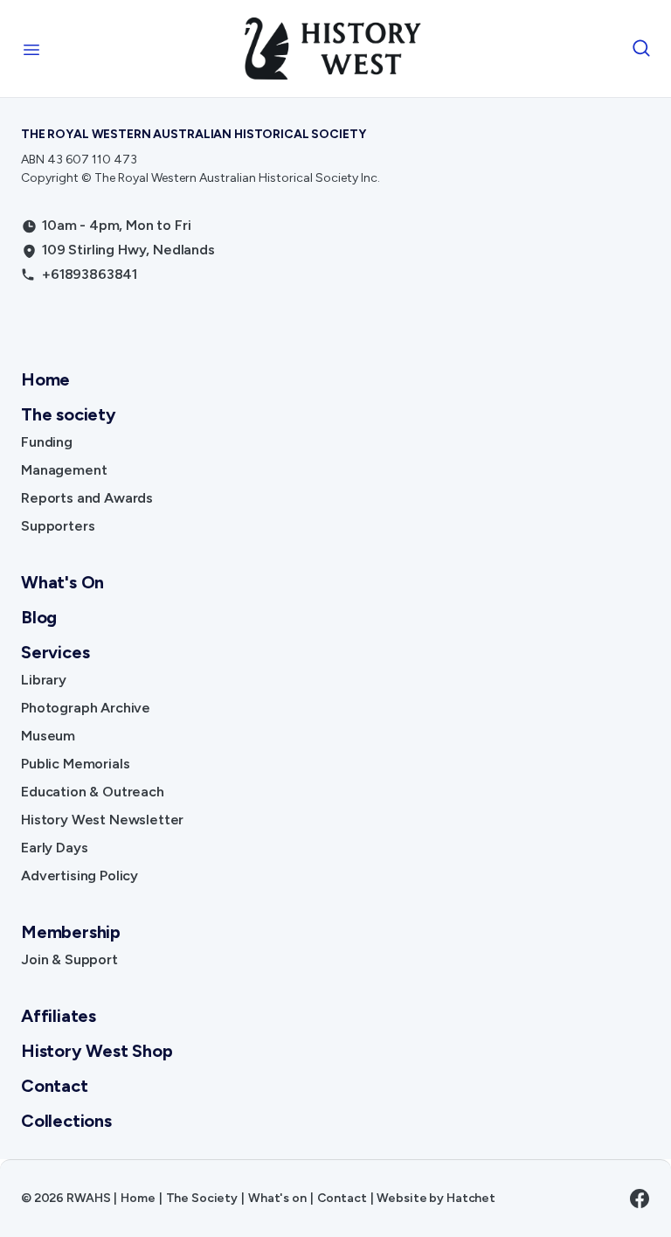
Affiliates (58, 1015)
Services (55, 652)
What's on (277, 1198)
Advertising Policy (79, 875)
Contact (54, 1085)
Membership (71, 931)
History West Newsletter (102, 819)
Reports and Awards (87, 498)
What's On (62, 582)
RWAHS (88, 1198)
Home (45, 379)
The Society (202, 1198)
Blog (39, 617)
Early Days (54, 847)
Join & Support (69, 959)
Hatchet (470, 1198)
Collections (66, 1120)
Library (43, 679)
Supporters (57, 526)
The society (68, 414)
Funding (47, 442)
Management (64, 470)
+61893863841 (89, 274)
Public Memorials (75, 763)
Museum (48, 735)
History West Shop (97, 1050)
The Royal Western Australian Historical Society (193, 134)
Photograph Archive (85, 707)
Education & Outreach (92, 791)
